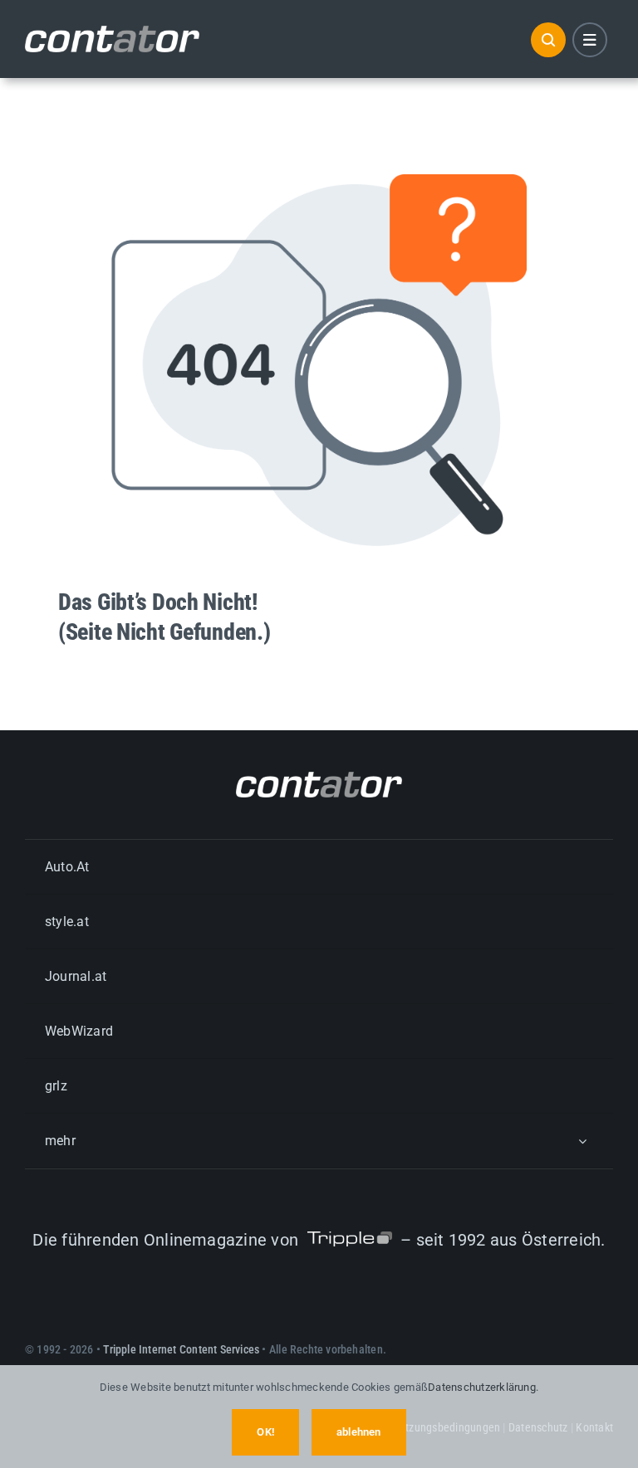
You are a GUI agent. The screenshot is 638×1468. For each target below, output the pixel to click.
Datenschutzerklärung (482, 1387)
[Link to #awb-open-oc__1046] (548, 39)
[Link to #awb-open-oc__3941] (589, 39)
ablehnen (358, 1432)
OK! (265, 1432)
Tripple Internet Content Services (181, 1349)
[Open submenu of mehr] (582, 1141)
